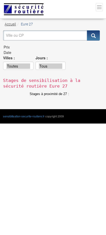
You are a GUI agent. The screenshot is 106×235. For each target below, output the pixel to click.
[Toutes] (18, 66)
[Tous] (51, 66)
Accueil (10, 24)
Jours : (42, 57)
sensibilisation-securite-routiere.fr (24, 116)
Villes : (9, 57)
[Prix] (51, 47)
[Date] (51, 52)
